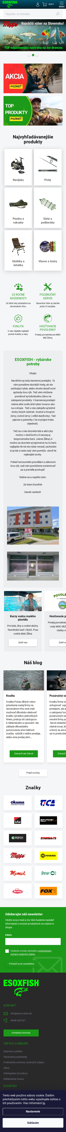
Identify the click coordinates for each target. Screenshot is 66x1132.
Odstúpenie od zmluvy (16, 1073)
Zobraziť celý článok (23, 753)
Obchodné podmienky (15, 1057)
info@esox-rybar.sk (21, 1013)
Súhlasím (33, 1122)
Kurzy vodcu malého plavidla (23, 618)
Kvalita (10, 695)
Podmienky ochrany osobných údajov (24, 1062)
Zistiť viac (22, 642)
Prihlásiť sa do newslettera (21, 964)
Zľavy (7, 1068)
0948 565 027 (18, 1020)
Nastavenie (33, 1111)
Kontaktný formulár (21, 1033)
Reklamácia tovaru (14, 1079)
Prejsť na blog (33, 773)
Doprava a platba (13, 1051)
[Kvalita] (24, 680)
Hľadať (58, 14)
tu (44, 1103)
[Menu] (61, 4)
